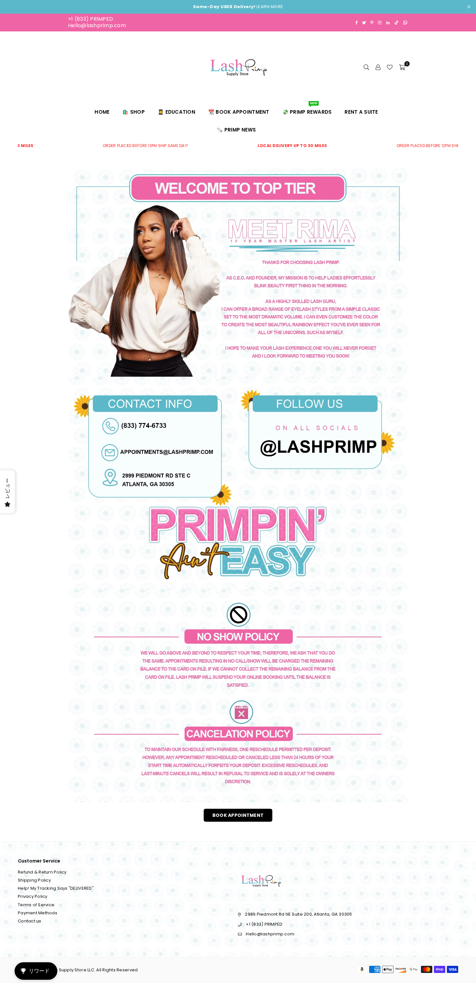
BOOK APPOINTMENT (238, 815)
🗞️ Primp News (236, 129)
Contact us (29, 921)
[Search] (366, 67)
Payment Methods (37, 913)
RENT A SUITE (361, 112)
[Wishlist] (390, 67)
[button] (402, 67)
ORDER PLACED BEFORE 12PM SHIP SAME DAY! (94, 145)
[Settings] (378, 67)
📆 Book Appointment (238, 112)
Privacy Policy (33, 896)
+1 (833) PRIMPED (90, 19)
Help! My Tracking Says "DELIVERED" (56, 888)
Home (102, 112)
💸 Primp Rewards (307, 109)
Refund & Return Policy (42, 872)
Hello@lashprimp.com (97, 25)
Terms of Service (36, 905)
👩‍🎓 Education (176, 112)
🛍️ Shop (133, 112)
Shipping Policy (34, 880)
